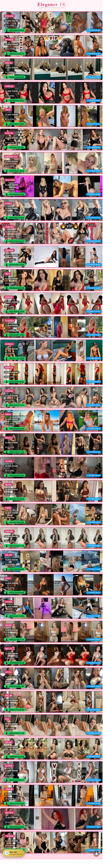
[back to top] (96, 853)
